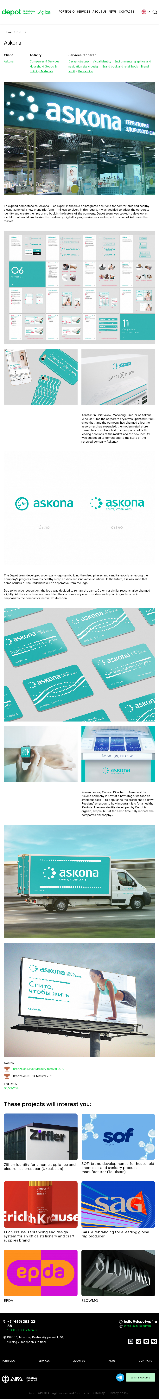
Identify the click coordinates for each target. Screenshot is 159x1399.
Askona (9, 61)
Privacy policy (118, 1393)
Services (83, 11)
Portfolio (67, 11)
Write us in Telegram (137, 1326)
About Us (99, 11)
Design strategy (79, 61)
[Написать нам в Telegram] (120, 1377)
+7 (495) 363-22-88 (21, 1324)
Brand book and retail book (120, 66)
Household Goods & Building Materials (43, 69)
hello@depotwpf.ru (126, 1321)
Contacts (126, 11)
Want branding (140, 1378)
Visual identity (102, 61)
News (113, 11)
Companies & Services (44, 61)
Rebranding (85, 71)
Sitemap (99, 1393)
